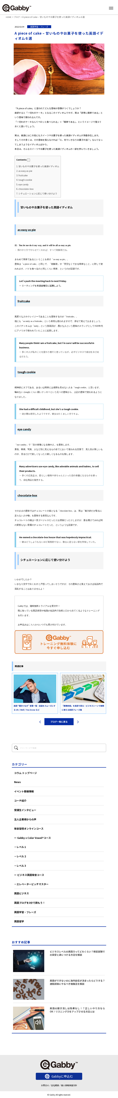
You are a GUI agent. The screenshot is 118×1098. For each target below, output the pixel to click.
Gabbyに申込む (62, 1076)
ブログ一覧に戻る (59, 721)
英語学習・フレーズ (25, 912)
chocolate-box (24, 188)
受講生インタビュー (25, 810)
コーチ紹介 (20, 800)
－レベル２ (20, 856)
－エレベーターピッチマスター (31, 884)
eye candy (22, 184)
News (17, 782)
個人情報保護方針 (69, 1085)
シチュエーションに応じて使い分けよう (36, 193)
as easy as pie (24, 170)
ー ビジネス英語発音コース (29, 875)
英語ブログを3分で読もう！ (29, 903)
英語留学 (19, 921)
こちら (32, 625)
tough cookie (24, 179)
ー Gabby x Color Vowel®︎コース (32, 838)
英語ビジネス (21, 893)
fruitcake (22, 175)
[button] (28, 160)
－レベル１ (20, 847)
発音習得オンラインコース (28, 828)
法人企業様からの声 (25, 819)
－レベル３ (20, 865)
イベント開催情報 (24, 791)
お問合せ (45, 1085)
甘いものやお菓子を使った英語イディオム (37, 166)
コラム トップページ (25, 773)
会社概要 (55, 1085)
